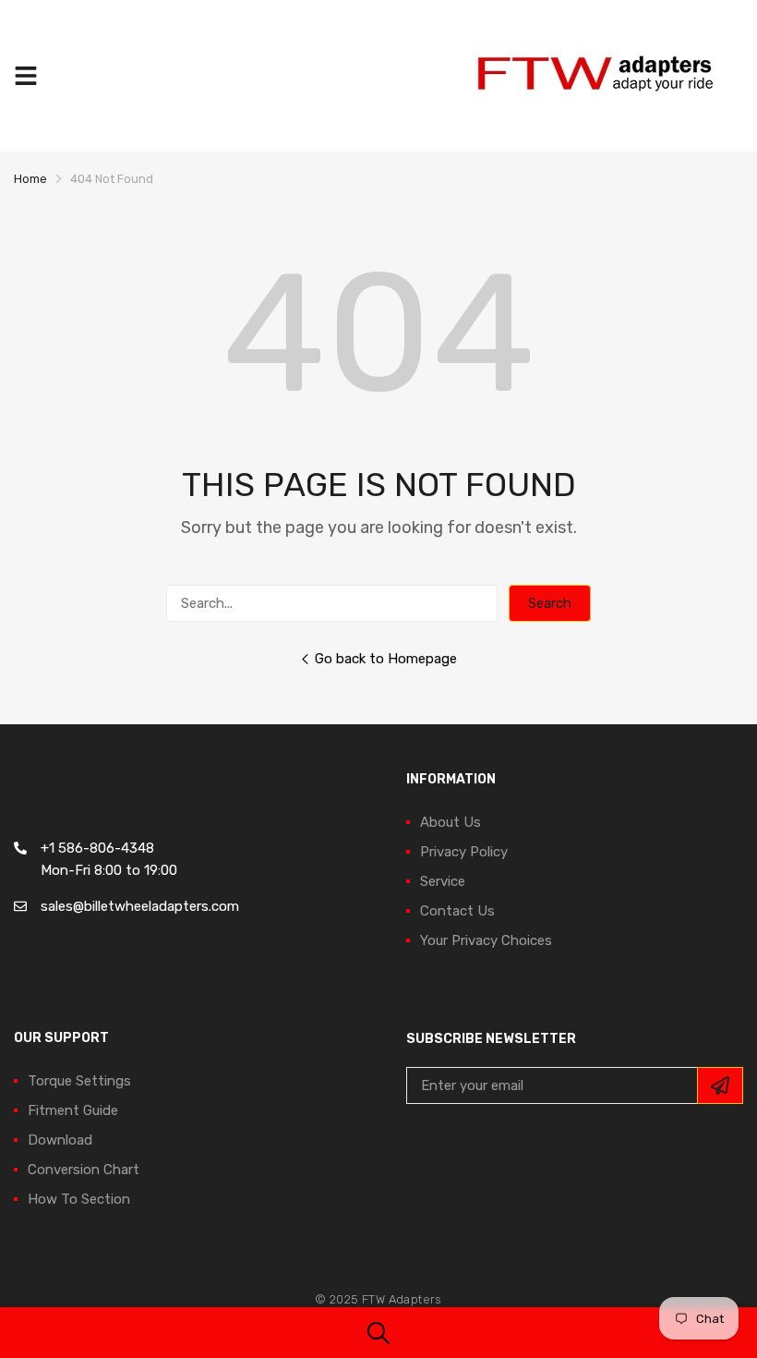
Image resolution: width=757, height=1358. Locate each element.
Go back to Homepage (386, 658)
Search (549, 603)
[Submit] (720, 1085)
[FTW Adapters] (604, 75)
